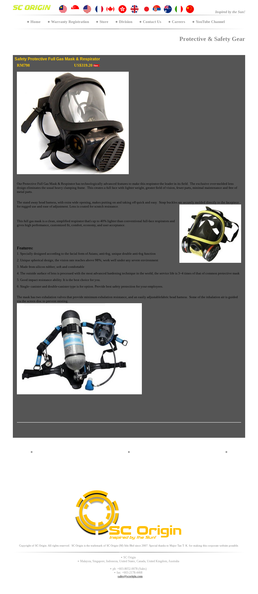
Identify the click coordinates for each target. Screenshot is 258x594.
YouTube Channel (210, 22)
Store (104, 22)
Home (35, 22)
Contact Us (152, 22)
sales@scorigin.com (130, 576)
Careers (178, 22)
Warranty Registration (70, 22)
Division (125, 22)
